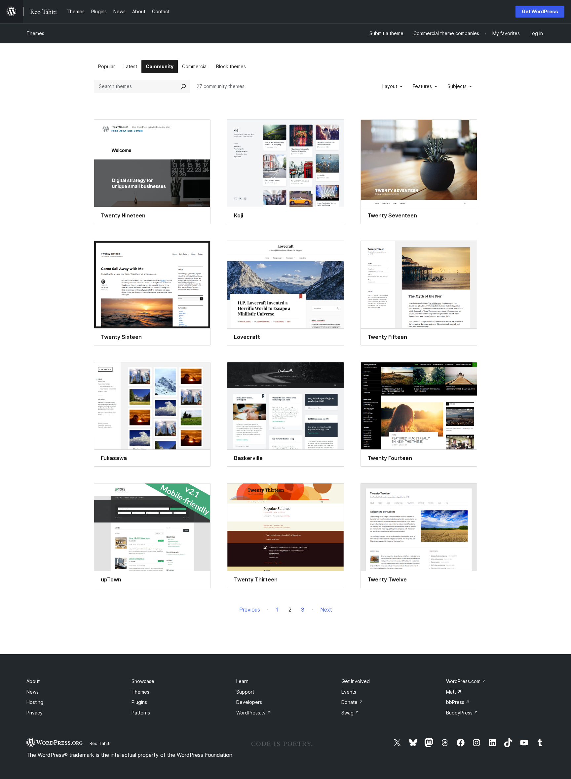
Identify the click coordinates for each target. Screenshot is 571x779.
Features (422, 86)
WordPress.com (466, 681)
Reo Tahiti (100, 743)
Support (245, 692)
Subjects (457, 86)
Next (326, 609)
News (32, 692)
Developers (249, 702)
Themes (35, 33)
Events (348, 692)
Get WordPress (540, 11)
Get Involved (355, 681)
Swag (350, 712)
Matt (454, 692)
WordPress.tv (253, 712)
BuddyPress (462, 712)
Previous (249, 609)
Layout (389, 86)
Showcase (143, 681)
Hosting (34, 702)
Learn (242, 681)
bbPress (458, 702)
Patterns (141, 712)
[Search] (183, 86)
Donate (352, 702)
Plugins (139, 702)
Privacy (34, 712)
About (33, 681)
